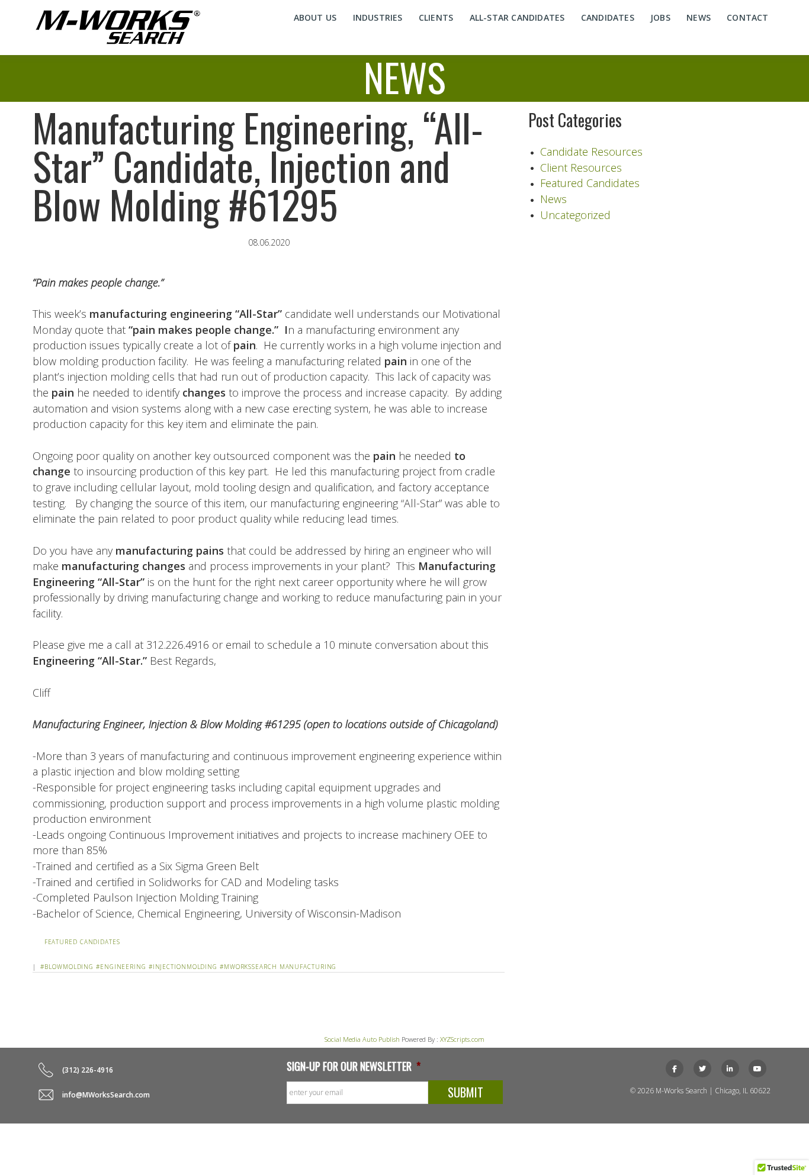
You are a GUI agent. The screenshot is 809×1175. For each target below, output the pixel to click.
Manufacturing (308, 966)
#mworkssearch (248, 966)
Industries (378, 17)
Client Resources (581, 167)
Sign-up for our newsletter (353, 1066)
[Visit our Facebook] (674, 1068)
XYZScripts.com (462, 1039)
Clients (436, 17)
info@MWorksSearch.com (106, 1095)
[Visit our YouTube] (757, 1068)
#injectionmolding (183, 966)
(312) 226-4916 (87, 1070)
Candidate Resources (591, 151)
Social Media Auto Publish (362, 1039)
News (698, 17)
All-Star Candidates (517, 17)
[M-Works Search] (118, 27)
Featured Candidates (82, 942)
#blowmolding (67, 966)
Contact (747, 17)
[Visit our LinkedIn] (730, 1068)
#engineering (121, 966)
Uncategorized (575, 215)
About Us (315, 17)
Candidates (607, 17)
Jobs (660, 17)
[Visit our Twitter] (702, 1068)
